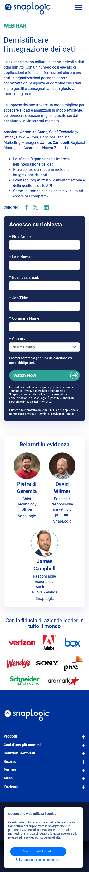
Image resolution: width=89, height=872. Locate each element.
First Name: (20, 237)
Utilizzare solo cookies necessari (38, 860)
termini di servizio (49, 414)
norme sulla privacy (21, 414)
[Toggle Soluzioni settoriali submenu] (82, 756)
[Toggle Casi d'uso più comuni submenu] (82, 747)
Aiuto (8, 778)
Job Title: (18, 298)
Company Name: (24, 318)
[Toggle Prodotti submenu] (82, 739)
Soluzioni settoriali (19, 753)
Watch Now (24, 375)
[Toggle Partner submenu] (82, 772)
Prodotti (10, 736)
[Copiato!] (57, 207)
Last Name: (20, 257)
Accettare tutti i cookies (38, 851)
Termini (14, 390)
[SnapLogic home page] (27, 715)
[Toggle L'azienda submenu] (82, 789)
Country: (17, 339)
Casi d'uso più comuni (22, 745)
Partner (10, 770)
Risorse (10, 761)
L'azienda (11, 786)
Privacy (27, 390)
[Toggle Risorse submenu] (82, 764)
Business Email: (24, 277)
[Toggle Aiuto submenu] (82, 781)
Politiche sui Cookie (50, 390)
